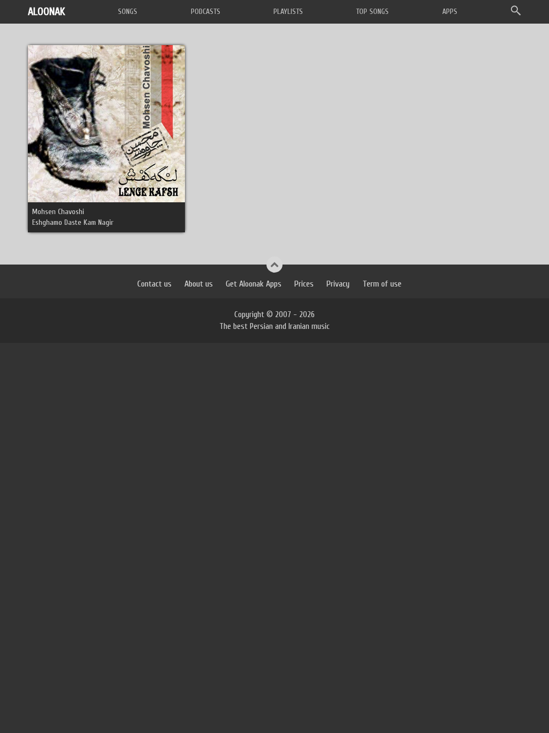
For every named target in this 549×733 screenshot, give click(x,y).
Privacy (338, 284)
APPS (449, 11)
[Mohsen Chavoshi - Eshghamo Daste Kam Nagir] (106, 123)
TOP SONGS (372, 11)
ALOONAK (46, 11)
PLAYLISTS (288, 11)
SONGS (127, 11)
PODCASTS (205, 11)
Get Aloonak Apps (253, 284)
